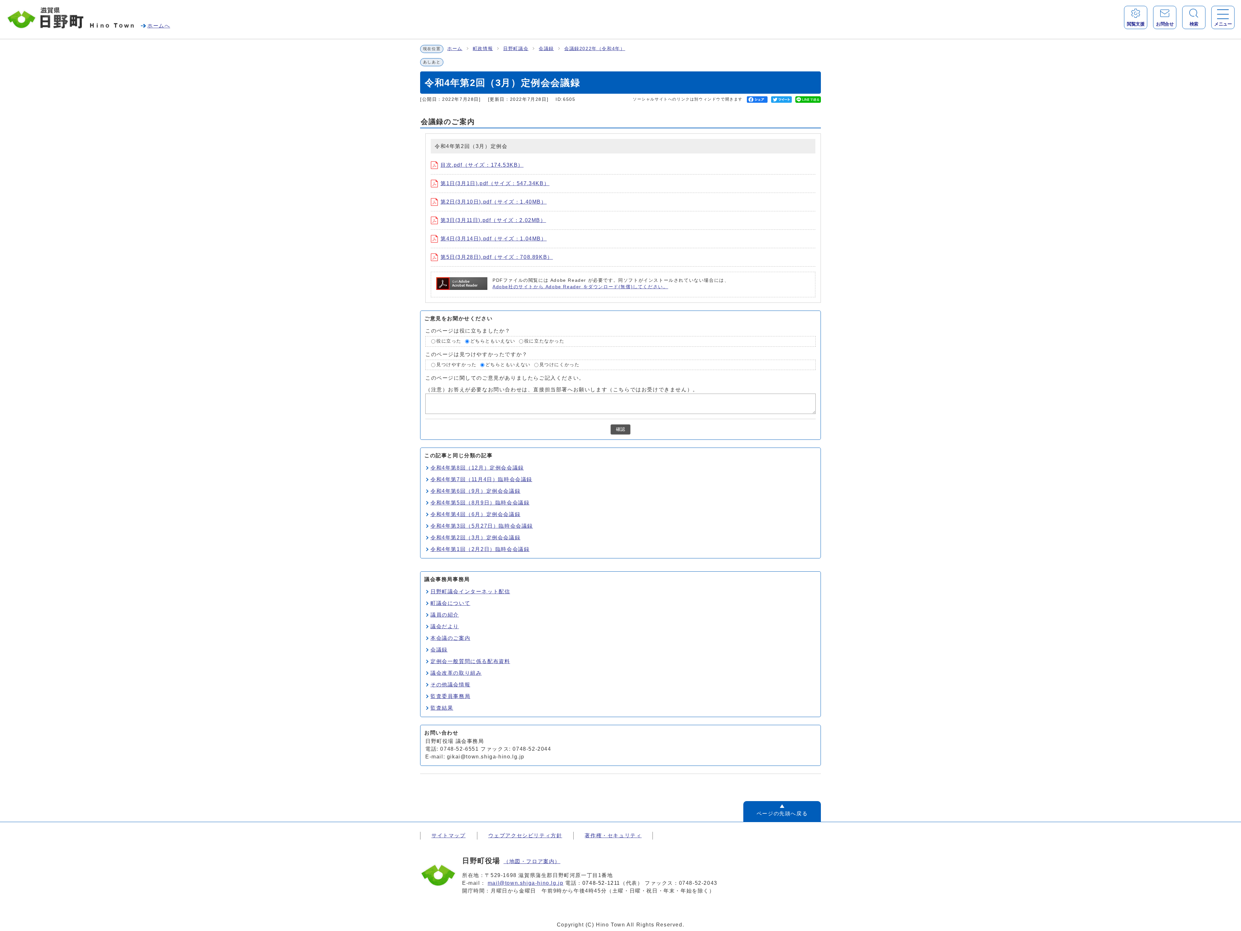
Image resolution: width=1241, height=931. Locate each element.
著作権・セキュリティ (613, 835)
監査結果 (441, 708)
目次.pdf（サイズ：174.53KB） (482, 165)
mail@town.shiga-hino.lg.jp (526, 883)
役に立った (448, 341)
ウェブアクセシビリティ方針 (525, 835)
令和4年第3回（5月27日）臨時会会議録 (481, 526)
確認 (620, 429)
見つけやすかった (456, 364)
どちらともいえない (492, 341)
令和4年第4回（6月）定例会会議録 (475, 514)
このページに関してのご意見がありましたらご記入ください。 (505, 378)
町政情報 (483, 48)
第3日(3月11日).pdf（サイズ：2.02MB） (493, 220)
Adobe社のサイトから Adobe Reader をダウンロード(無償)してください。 (580, 286)
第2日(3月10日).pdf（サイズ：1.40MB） (493, 202)
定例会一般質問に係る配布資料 (470, 661)
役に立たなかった (544, 341)
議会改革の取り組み (456, 673)
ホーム (454, 48)
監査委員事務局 (450, 696)
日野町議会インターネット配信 (470, 591)
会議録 (546, 48)
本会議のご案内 (450, 638)
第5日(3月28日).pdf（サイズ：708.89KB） (496, 257)
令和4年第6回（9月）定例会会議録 (475, 491)
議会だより (444, 626)
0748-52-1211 (601, 883)
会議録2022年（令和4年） (594, 48)
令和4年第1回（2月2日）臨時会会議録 (479, 549)
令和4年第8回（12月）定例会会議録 (477, 468)
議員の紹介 (444, 615)
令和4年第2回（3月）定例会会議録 (475, 537)
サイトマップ (448, 835)
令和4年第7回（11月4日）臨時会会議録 (481, 479)
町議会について (450, 603)
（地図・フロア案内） (532, 861)
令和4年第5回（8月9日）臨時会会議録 (479, 502)
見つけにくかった (559, 364)
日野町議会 (515, 48)
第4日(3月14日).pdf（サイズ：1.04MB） (493, 238)
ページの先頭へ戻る (782, 813)
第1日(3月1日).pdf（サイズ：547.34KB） (494, 183)
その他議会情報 (450, 684)
